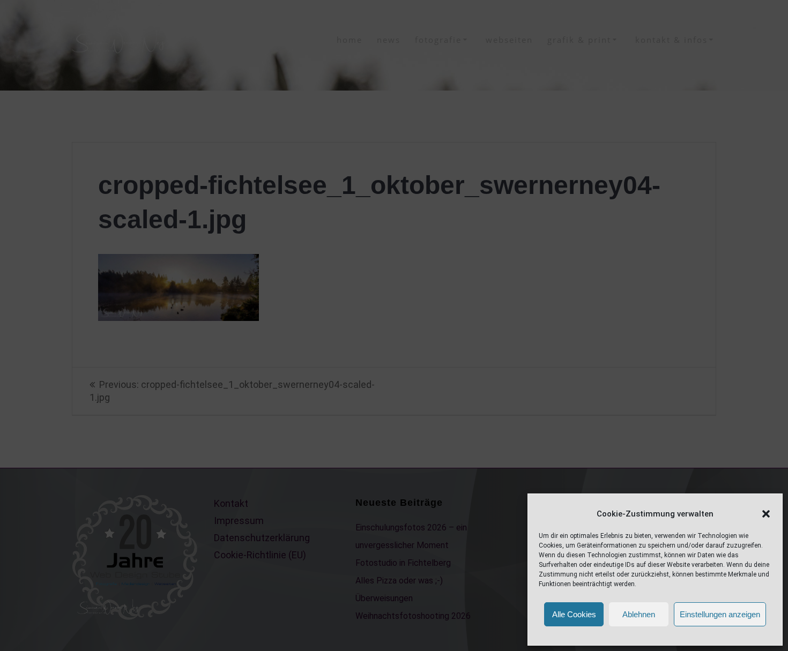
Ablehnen (638, 614)
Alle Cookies (574, 614)
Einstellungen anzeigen (720, 614)
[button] (766, 513)
